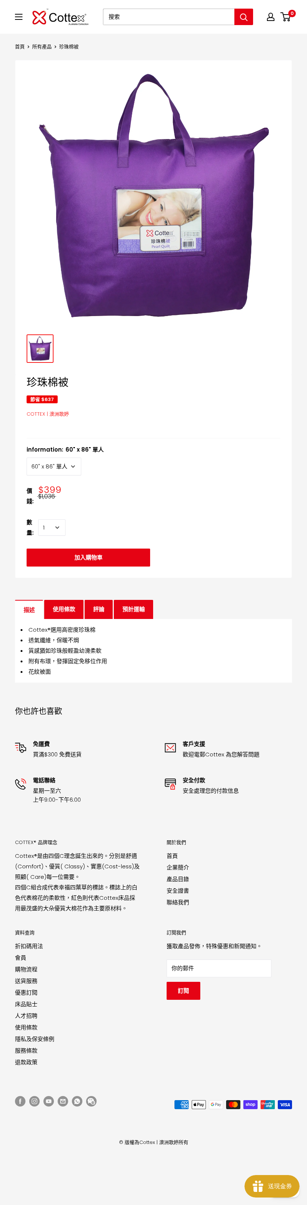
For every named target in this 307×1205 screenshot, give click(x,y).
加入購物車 (89, 557)
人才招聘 (26, 1016)
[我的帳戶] (270, 17)
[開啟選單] (18, 17)
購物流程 (26, 969)
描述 (29, 610)
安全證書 (178, 891)
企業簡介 (178, 867)
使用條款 (64, 609)
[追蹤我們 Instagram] (34, 1101)
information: (65, 449)
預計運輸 (133, 609)
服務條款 (26, 1050)
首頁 (20, 46)
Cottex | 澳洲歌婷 (48, 414)
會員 (20, 958)
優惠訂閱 (26, 992)
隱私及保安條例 (34, 1039)
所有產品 (42, 46)
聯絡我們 (178, 902)
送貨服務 (26, 981)
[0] (286, 16)
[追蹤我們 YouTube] (48, 1101)
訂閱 (183, 991)
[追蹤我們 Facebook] (20, 1101)
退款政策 (26, 1062)
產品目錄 (178, 879)
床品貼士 (26, 1004)
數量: (30, 527)
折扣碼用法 (29, 946)
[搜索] (243, 17)
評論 (98, 609)
